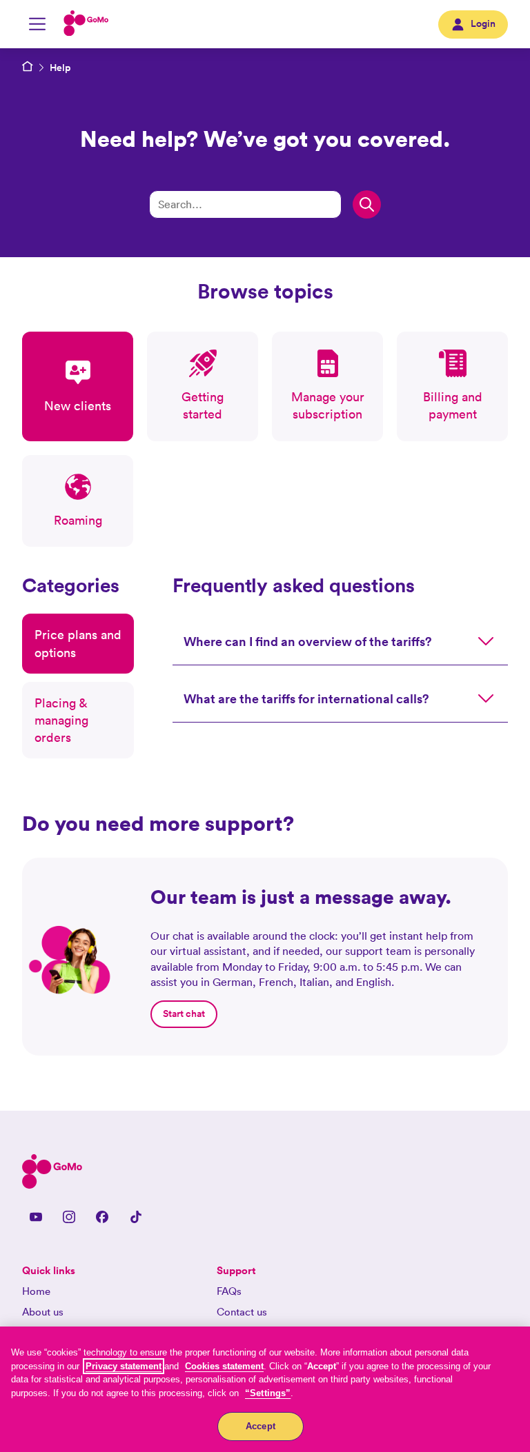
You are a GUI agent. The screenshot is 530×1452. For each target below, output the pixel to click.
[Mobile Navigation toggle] (37, 24)
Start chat (184, 1013)
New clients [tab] (77, 406)
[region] (265, 1389)
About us (42, 1311)
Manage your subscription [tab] (327, 405)
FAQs (229, 1291)
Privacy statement (123, 1366)
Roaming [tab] (78, 520)
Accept (260, 1426)
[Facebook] (102, 1216)
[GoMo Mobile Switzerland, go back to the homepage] (86, 24)
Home (36, 1291)
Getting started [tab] (202, 405)
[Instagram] (69, 1216)
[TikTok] (135, 1216)
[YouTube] (36, 1216)
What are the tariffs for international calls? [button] (306, 698)
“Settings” (268, 1393)
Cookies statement (224, 1366)
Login (483, 23)
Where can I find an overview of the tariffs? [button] (308, 641)
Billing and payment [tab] (452, 405)
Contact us (242, 1311)
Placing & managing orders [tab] (61, 720)
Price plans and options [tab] (78, 643)
